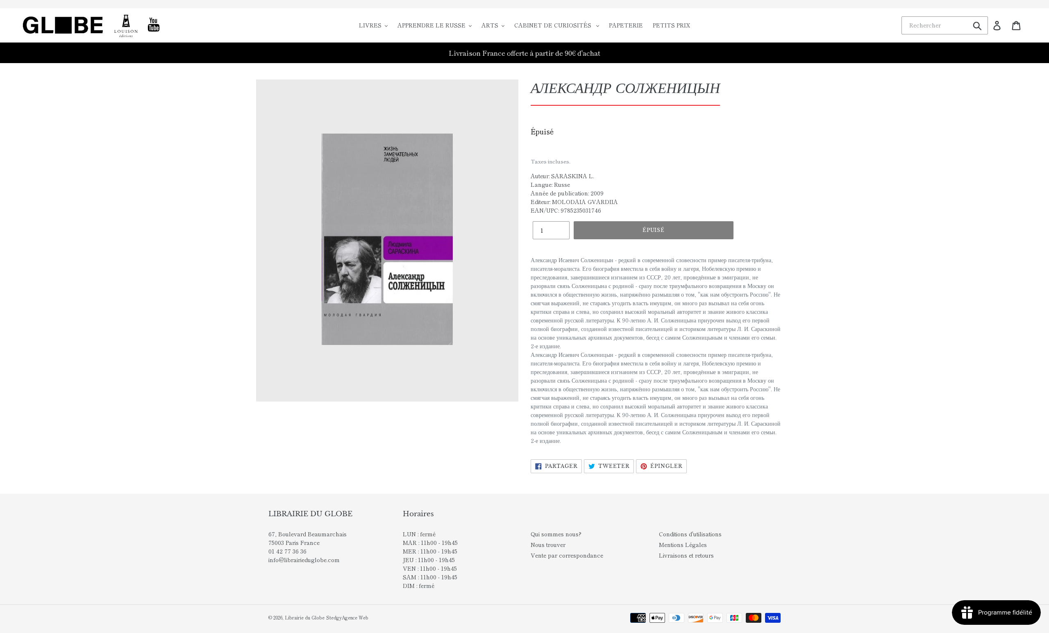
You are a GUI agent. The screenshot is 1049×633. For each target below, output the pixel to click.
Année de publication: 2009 (567, 193)
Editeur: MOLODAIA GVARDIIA (574, 201)
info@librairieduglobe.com (304, 560)
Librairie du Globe (305, 617)
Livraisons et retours (686, 555)
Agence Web (355, 617)
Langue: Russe (550, 184)
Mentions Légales (683, 544)
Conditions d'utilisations (690, 534)
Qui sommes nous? (556, 534)
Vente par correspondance (567, 555)
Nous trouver (548, 544)
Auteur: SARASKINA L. (562, 176)
